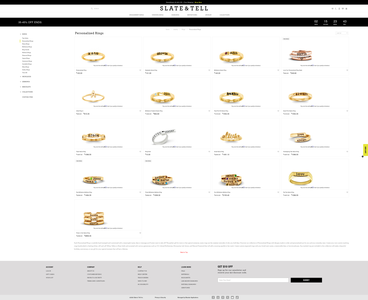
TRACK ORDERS (143, 277)
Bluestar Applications (192, 297)
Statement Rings (27, 61)
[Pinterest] (222, 297)
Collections (225, 15)
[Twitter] (227, 297)
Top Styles (25, 38)
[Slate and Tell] (184, 8)
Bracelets (26, 87)
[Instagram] (218, 297)
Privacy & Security (160, 297)
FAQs (183, 271)
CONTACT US (142, 271)
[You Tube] (232, 297)
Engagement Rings (136, 15)
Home (167, 29)
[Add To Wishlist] (140, 70)
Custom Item (27, 97)
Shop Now (198, 2)
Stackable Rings (27, 64)
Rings (183, 29)
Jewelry (208, 15)
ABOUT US (90, 271)
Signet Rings (26, 58)
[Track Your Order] (332, 9)
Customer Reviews (94, 274)
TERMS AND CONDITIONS (96, 281)
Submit (306, 280)
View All (24, 72)
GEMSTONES (185, 287)
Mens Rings (25, 67)
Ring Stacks (25, 49)
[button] (365, 150)
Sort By (339, 33)
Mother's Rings (26, 52)
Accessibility (143, 284)
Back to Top (184, 252)
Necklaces (26, 76)
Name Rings (25, 44)
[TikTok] (237, 297)
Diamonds (175, 15)
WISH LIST (49, 277)
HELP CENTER (142, 274)
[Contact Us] (336, 9)
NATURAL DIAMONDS (188, 284)
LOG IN (48, 271)
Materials (185, 274)
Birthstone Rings (27, 46)
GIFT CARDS (50, 274)
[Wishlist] (343, 9)
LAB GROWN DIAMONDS (189, 281)
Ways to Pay (142, 281)
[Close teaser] (363, 156)
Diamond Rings (26, 55)
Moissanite (185, 277)
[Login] (339, 9)
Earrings (26, 81)
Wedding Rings (157, 15)
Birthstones (192, 15)
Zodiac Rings (26, 69)
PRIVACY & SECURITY (94, 277)
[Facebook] (213, 297)
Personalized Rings (27, 41)
